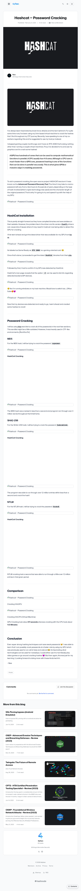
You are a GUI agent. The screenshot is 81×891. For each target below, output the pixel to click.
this (19, 326)
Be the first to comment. (46, 693)
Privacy (44, 866)
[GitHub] (42, 852)
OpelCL (64, 224)
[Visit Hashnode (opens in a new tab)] (40, 881)
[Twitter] (39, 852)
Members (31, 866)
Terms (51, 866)
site (70, 255)
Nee (14, 75)
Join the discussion (66, 687)
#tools (11, 672)
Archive (38, 866)
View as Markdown (57, 23)
